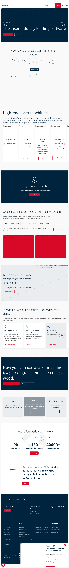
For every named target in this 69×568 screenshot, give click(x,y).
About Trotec (6, 529)
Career (5, 537)
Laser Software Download (56, 532)
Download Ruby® (19, 34)
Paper (29, 223)
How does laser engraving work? (42, 527)
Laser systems (34, 69)
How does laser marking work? (41, 532)
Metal (23, 223)
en (67, 5)
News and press (7, 534)
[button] (3, 565)
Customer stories (7, 539)
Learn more (12, 411)
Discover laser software (59, 158)
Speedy (10, 158)
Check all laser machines (27, 383)
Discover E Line (26, 158)
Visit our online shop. (8, 291)
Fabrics (12, 223)
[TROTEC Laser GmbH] (5, 5)
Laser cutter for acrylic (60, 229)
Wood (47, 223)
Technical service (52, 344)
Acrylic (5, 223)
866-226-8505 (59, 506)
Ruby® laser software (55, 529)
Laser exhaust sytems (10, 344)
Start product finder (34, 194)
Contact (58, 5)
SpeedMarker (43, 158)
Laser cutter (22, 527)
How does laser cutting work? (41, 529)
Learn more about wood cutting (11, 383)
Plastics (35, 223)
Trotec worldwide (7, 527)
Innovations (6, 532)
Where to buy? (34, 453)
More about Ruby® (8, 34)
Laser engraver (22, 529)
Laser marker (22, 532)
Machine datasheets (55, 527)
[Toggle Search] (63, 5)
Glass (17, 223)
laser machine (13, 216)
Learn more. (55, 411)
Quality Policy (6, 544)
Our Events (34, 412)
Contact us (25, 483)
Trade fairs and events (8, 542)
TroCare (29, 344)
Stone (41, 223)
